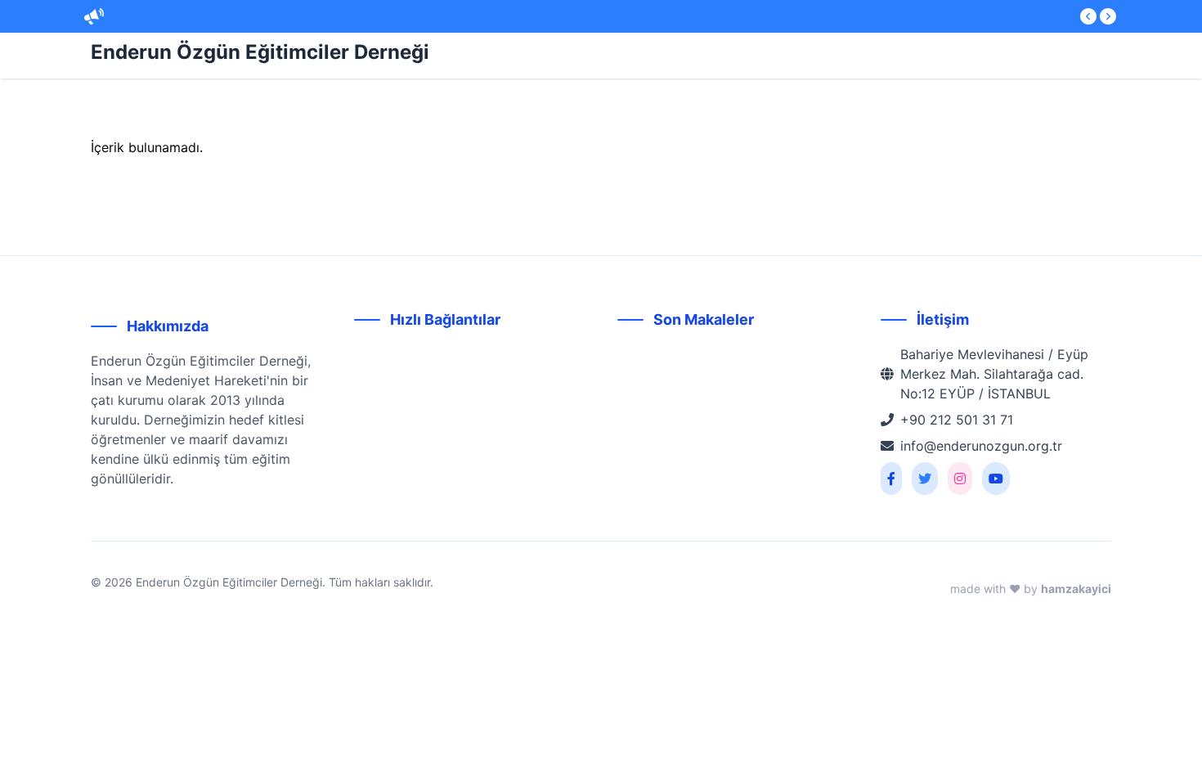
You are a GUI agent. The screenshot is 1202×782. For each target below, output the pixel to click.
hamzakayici (1076, 588)
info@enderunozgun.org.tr (981, 446)
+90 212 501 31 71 (956, 419)
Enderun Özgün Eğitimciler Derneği (260, 52)
